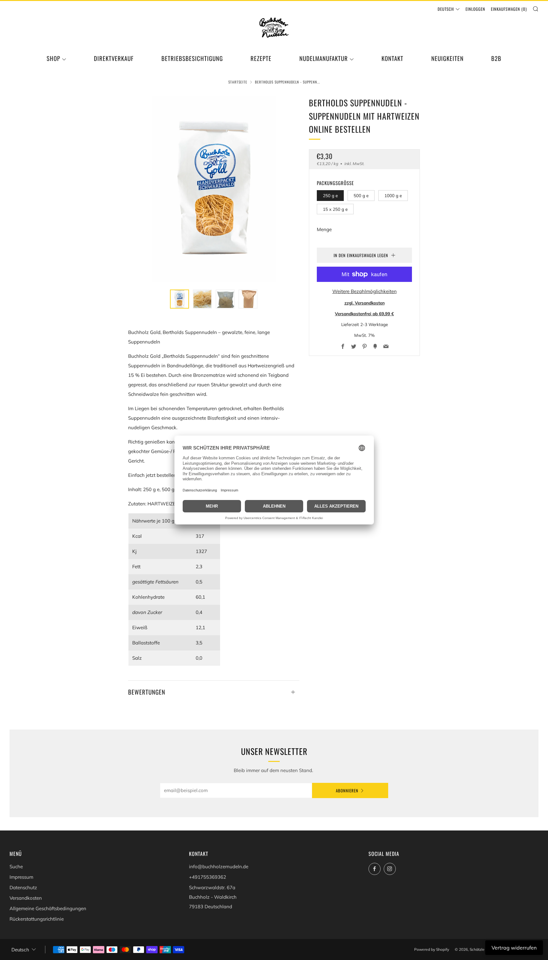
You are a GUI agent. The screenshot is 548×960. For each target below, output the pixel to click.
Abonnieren (347, 790)
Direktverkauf (114, 58)
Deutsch (446, 9)
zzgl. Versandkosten (364, 302)
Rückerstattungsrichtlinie (37, 919)
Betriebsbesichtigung (192, 58)
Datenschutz (23, 887)
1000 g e (393, 195)
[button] (179, 299)
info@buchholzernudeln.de (218, 866)
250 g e (330, 195)
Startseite (237, 81)
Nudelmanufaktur (323, 58)
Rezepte (261, 58)
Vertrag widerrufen (514, 947)
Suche (16, 866)
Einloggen (475, 9)
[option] (214, 189)
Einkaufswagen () (509, 9)
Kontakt (392, 58)
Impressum (21, 877)
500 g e (361, 195)
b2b (496, 58)
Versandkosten (26, 898)
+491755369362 (207, 877)
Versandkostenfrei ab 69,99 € (364, 313)
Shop (53, 58)
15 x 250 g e (335, 209)
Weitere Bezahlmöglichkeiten (364, 291)
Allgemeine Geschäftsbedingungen (48, 908)
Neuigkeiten (447, 58)
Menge (324, 229)
